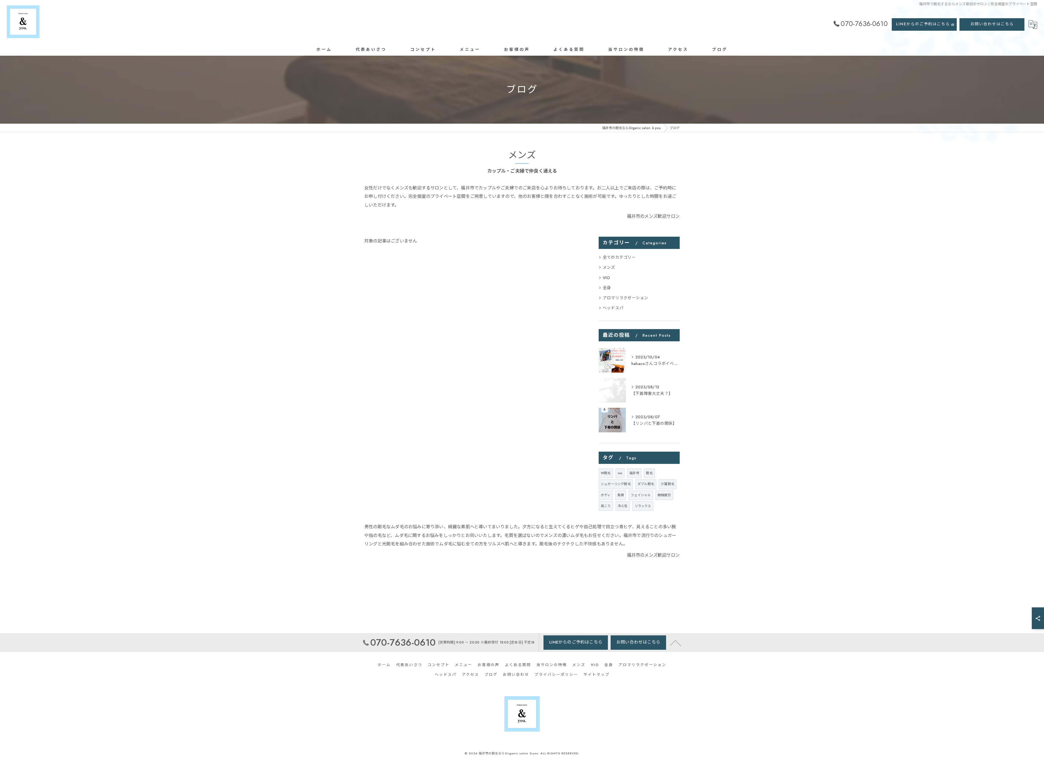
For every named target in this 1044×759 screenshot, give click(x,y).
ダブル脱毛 (646, 484)
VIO (606, 277)
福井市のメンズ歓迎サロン (653, 216)
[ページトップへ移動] (675, 642)
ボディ (606, 495)
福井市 (634, 473)
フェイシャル (641, 495)
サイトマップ (596, 674)
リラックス (643, 506)
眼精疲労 (664, 495)
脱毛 (649, 473)
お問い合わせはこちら (992, 24)
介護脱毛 (667, 484)
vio (620, 473)
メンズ (609, 267)
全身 (607, 288)
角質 (620, 495)
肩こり (606, 506)
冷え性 (623, 506)
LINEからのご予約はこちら (923, 24)
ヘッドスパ (613, 308)
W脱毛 (606, 473)
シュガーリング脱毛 (616, 484)
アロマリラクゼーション (625, 298)
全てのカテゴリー (619, 257)
